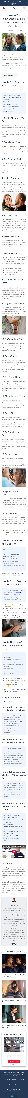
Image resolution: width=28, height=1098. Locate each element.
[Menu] (24, 8)
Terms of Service (20, 1072)
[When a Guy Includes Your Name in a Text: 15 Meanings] (14, 989)
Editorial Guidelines (11, 1075)
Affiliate (14, 1074)
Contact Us (18, 1075)
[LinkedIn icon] (12, 944)
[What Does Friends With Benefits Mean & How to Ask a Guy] (14, 963)
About (5, 1072)
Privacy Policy (8, 1074)
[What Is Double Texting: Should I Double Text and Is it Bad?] (14, 1014)
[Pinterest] (12, 1084)
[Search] (14, 8)
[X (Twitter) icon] (15, 944)
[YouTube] (18, 1084)
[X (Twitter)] (15, 1084)
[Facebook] (9, 1084)
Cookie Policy (20, 1074)
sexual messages (11, 662)
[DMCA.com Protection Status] (14, 1096)
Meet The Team (11, 1072)
